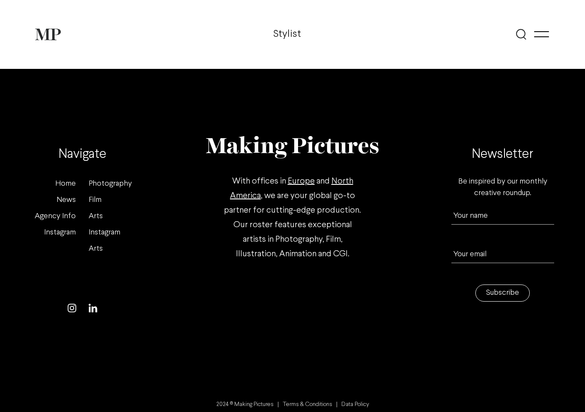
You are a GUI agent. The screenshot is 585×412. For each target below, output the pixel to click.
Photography (110, 183)
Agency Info (55, 216)
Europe (301, 181)
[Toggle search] (520, 34)
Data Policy (355, 404)
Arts (96, 216)
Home (65, 183)
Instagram (60, 232)
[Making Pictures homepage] (48, 34)
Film (95, 200)
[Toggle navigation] (541, 34)
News (66, 200)
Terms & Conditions (307, 404)
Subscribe (502, 292)
